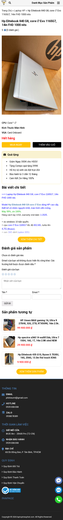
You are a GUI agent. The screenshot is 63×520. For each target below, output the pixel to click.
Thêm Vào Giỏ (47, 144)
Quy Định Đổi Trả (11, 466)
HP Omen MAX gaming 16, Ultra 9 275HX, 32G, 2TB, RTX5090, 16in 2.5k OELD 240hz (38, 323)
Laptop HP (19, 10)
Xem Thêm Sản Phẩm (31, 371)
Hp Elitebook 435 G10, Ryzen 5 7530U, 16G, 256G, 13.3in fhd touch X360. (38, 356)
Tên (4, 292)
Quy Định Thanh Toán (13, 477)
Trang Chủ (7, 10)
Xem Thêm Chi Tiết (31, 239)
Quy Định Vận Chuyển (13, 483)
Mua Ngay (16, 144)
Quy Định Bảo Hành (12, 472)
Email (35, 292)
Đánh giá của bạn (10, 269)
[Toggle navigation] (59, 3)
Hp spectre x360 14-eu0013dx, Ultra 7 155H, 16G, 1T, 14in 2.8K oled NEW (38, 339)
